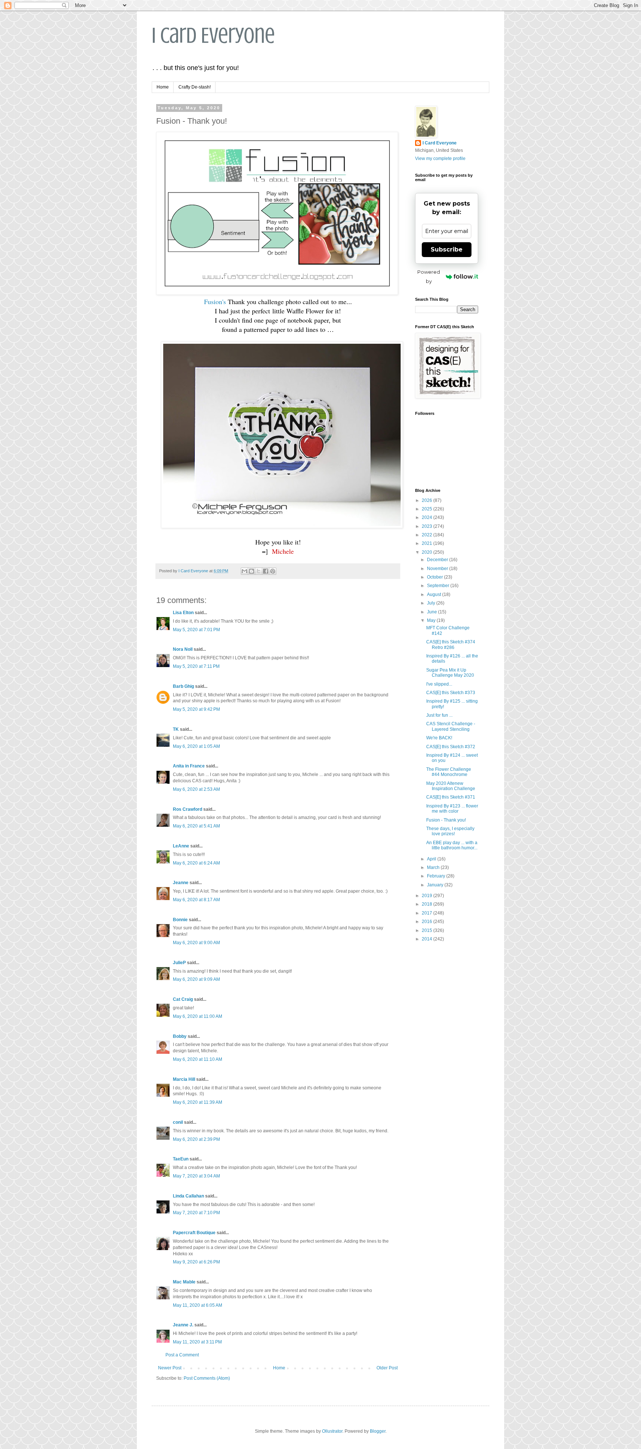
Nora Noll (183, 649)
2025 (427, 509)
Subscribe (447, 249)
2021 (427, 543)
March (434, 867)
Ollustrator (332, 1431)
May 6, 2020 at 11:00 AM (197, 1016)
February (436, 876)
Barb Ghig (183, 686)
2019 (427, 895)
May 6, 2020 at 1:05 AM (196, 746)
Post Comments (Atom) (207, 1378)
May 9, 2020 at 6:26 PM (196, 1262)
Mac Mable (184, 1282)
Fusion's (215, 301)
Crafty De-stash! (194, 87)
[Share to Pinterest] (272, 571)
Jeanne (180, 882)
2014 (427, 939)
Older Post (387, 1367)
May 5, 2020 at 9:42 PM (196, 709)
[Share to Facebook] (265, 571)
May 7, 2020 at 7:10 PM (196, 1212)
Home (163, 87)
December (438, 559)
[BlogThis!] (251, 571)
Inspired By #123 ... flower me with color (452, 808)
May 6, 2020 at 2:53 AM (196, 789)
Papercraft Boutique (194, 1232)
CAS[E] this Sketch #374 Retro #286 (450, 644)
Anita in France (189, 766)
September (438, 585)
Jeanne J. (183, 1325)
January (435, 884)
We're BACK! (439, 737)
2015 (427, 930)
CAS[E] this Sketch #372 (450, 746)
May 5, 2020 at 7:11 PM (196, 666)
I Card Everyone (213, 35)
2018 (427, 904)
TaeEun (180, 1159)
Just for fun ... (439, 715)
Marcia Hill (184, 1079)
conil (178, 1122)
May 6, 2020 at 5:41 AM (196, 826)
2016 (427, 921)
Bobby (180, 1036)
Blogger (377, 1431)
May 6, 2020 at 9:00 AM (196, 942)
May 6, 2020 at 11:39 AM (197, 1102)
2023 (427, 526)
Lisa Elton (183, 612)
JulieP (179, 962)
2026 (427, 500)
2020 (427, 552)
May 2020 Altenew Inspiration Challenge (450, 786)
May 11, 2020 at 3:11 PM (197, 1342)
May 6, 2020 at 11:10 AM (197, 1059)
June (432, 611)
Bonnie (180, 919)
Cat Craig (183, 999)
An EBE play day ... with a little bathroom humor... (451, 845)
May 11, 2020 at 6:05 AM (197, 1305)
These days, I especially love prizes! (450, 831)
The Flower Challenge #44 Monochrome (448, 772)
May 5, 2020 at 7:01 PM (196, 629)
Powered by (428, 276)
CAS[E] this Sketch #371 (450, 797)
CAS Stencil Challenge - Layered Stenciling (450, 726)
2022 (427, 534)
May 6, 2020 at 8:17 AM (196, 899)
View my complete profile (440, 158)
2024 (427, 517)
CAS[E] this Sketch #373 (450, 692)
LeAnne (181, 846)
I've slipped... (439, 684)
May (432, 620)
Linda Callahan (188, 1196)
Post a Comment (182, 1355)
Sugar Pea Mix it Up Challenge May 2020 (450, 672)
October (435, 577)
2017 (427, 913)
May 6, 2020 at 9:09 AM (196, 979)
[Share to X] (258, 571)
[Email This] (244, 571)
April (432, 859)
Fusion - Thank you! (446, 820)
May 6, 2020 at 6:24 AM (196, 863)
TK (176, 729)
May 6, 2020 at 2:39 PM (196, 1139)
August (434, 594)
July (431, 603)
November (438, 568)
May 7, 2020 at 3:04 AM (196, 1176)
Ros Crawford (187, 809)
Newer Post (169, 1367)
